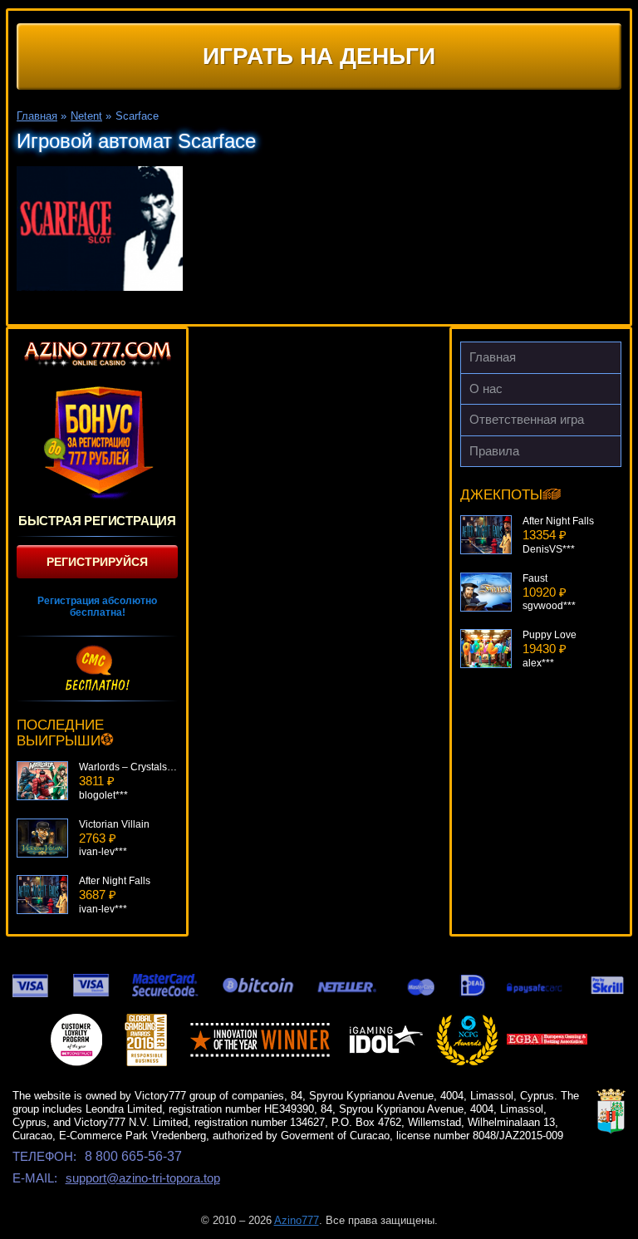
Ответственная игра (526, 419)
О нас (486, 388)
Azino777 (296, 1220)
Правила (494, 451)
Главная (492, 357)
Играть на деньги (319, 56)
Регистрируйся (97, 561)
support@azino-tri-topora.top (143, 1178)
